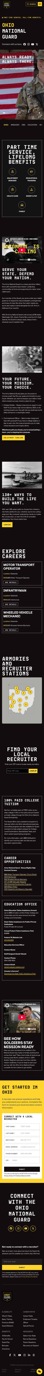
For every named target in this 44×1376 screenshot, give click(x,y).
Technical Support (18, 1371)
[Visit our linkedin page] (29, 1355)
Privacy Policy (8, 1176)
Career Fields (28, 1316)
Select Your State (29, 1336)
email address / (12, 1147)
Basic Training (7, 1319)
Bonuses (5, 1346)
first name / (10, 1126)
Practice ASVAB (8, 1323)
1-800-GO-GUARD (33, 1371)
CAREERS (7, 525)
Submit (22, 1169)
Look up (33, 771)
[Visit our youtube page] (19, 1355)
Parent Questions (29, 1342)
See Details (10, 582)
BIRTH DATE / (10, 1140)
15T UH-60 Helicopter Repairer (15, 882)
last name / (10, 1133)
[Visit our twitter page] (14, 1355)
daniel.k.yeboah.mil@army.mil (14, 967)
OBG (23, 125)
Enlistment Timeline (30, 1319)
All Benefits (6, 1336)
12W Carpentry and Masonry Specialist (18, 889)
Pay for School (7, 1339)
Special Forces (28, 1326)
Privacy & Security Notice (29, 1277)
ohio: (6, 125)
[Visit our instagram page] (24, 1355)
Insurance (6, 1349)
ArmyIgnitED (9, 940)
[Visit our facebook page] (10, 1355)
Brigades (15, 125)
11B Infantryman (10, 877)
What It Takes (7, 1316)
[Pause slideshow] (39, 112)
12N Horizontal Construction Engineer (17, 884)
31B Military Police (10, 887)
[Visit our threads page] (34, 1355)
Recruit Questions (29, 1339)
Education (32, 125)
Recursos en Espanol (31, 1346)
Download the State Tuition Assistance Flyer (20, 974)
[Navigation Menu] (40, 4)
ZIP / (7, 1160)
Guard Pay (6, 1342)
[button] (30, 692)
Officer (25, 1323)
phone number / (12, 1154)
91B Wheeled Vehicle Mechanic (15, 879)
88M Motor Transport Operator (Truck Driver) (20, 874)
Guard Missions (7, 1326)
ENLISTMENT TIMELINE (13, 438)
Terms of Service (21, 1176)
